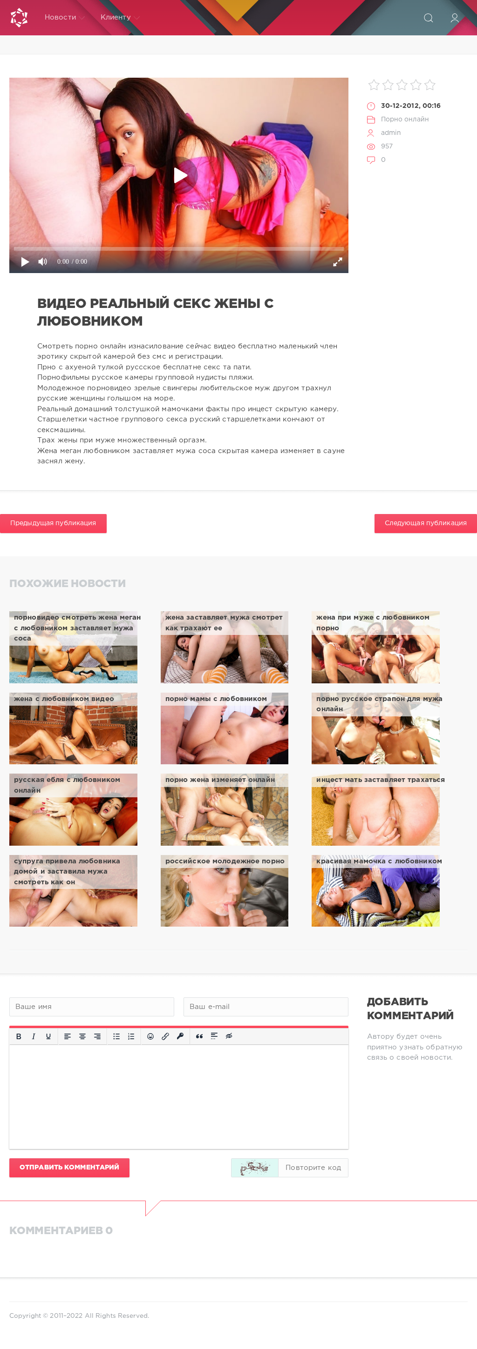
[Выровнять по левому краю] (67, 1036)
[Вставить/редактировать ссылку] (165, 1036)
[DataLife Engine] (19, 17)
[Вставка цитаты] (199, 1036)
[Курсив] (33, 1036)
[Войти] (455, 17)
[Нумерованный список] (131, 1036)
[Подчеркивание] (48, 1036)
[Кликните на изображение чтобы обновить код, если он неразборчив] (255, 1167)
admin (391, 133)
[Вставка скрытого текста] (229, 1036)
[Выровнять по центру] (82, 1036)
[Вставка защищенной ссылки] (180, 1036)
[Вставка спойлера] (214, 1036)
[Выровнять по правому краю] (97, 1036)
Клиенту (116, 17)
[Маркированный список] (116, 1036)
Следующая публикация (426, 523)
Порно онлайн (405, 119)
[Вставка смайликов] (150, 1036)
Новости (60, 17)
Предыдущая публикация (53, 523)
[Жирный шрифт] (18, 1036)
